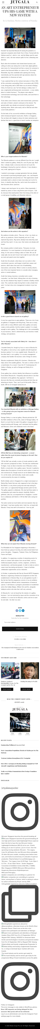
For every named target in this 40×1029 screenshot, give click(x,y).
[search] (37, 2)
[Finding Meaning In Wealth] (30, 670)
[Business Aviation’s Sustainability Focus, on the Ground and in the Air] (10, 670)
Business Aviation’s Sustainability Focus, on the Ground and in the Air (9, 683)
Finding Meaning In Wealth (29, 681)
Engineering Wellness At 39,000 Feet (13, 745)
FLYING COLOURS (20, 639)
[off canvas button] (3, 2)
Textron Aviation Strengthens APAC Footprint (15, 758)
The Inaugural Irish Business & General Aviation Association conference (20, 648)
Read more (7, 689)
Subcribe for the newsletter (20, 618)
